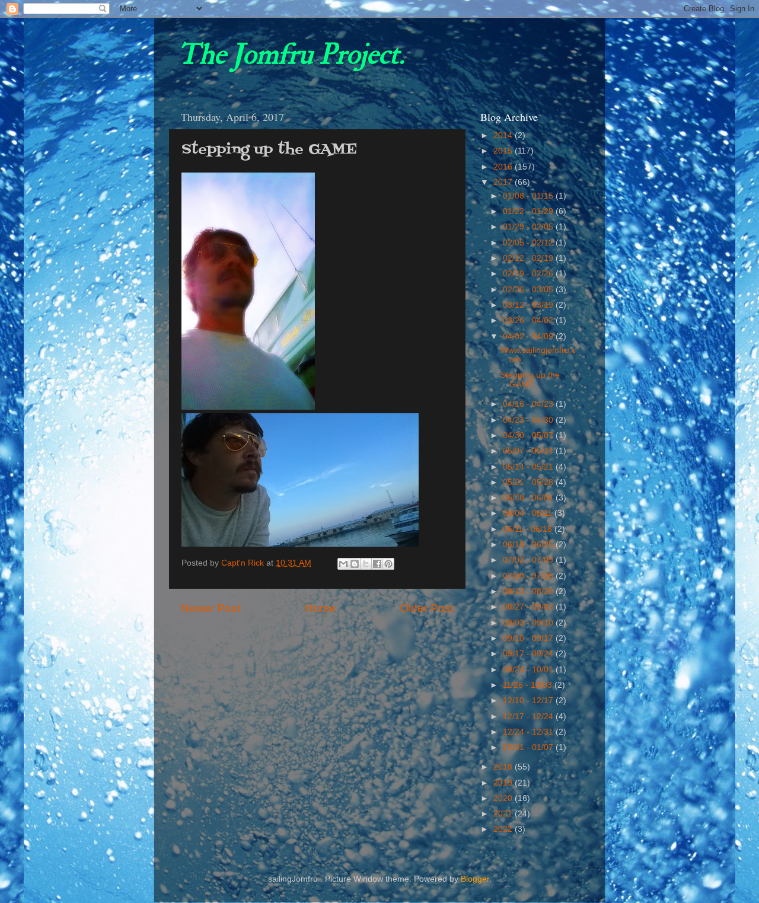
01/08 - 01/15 (529, 196)
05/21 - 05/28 (529, 482)
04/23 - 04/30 (529, 420)
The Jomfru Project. (291, 54)
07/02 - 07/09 (529, 560)
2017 (504, 182)
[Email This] (343, 564)
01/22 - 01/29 (529, 211)
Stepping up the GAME (530, 380)
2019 (504, 782)
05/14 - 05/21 (529, 466)
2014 (504, 135)
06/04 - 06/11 (528, 513)
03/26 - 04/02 (529, 320)
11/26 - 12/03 (528, 685)
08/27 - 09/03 (529, 606)
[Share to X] (366, 564)
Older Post (427, 608)
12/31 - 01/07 (529, 747)
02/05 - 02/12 (529, 242)
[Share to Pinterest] (388, 564)
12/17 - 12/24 (529, 716)
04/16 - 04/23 (529, 404)
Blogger (475, 879)
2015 (504, 150)
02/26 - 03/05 (529, 289)
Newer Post (210, 608)
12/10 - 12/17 (529, 700)
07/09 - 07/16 (529, 576)
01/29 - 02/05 (529, 226)
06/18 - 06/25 (529, 544)
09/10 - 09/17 (529, 638)
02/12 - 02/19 (529, 258)
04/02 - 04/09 (529, 336)
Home (320, 608)
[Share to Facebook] (377, 564)
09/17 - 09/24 (529, 653)
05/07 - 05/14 (529, 450)
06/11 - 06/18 (528, 529)
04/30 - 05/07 (529, 435)
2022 (504, 829)
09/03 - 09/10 (529, 622)
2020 (504, 798)
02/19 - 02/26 (529, 273)
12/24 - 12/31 (529, 731)
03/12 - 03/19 (529, 305)
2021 (504, 813)
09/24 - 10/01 (529, 669)
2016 (504, 166)
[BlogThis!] (355, 564)
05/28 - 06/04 (529, 497)
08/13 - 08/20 (529, 591)
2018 (504, 766)
